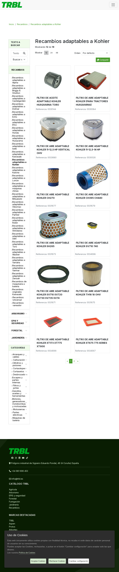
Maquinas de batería (19, 419)
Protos (12, 526)
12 (46, 53)
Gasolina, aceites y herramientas (18, 393)
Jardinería (18, 337)
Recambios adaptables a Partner (18, 212)
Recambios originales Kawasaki (17, 292)
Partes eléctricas (17, 413)
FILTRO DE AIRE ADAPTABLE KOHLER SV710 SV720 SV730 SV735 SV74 (53, 294)
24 (51, 53)
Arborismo (18, 313)
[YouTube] (23, 458)
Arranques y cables (18, 355)
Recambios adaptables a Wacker (18, 252)
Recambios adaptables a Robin (18, 220)
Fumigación (14, 501)
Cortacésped (19, 368)
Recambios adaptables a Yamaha (18, 260)
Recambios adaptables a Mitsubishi (18, 196)
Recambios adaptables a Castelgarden (19, 98)
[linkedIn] (20, 458)
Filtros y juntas (17, 386)
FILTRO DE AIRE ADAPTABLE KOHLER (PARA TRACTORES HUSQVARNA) (92, 101)
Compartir (104, 60)
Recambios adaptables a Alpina (18, 80)
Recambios (22, 24)
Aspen (12, 523)
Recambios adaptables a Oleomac (18, 204)
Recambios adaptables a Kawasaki (18, 154)
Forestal (16, 330)
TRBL (11, 520)
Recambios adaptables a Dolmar (18, 106)
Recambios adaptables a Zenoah (18, 276)
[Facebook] (12, 458)
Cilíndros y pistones (18, 364)
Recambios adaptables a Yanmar (18, 268)
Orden (78, 53)
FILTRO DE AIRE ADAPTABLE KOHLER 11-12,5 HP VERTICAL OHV (53, 150)
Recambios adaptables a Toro (18, 244)
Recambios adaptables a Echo (18, 114)
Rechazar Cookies (57, 561)
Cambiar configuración (78, 561)
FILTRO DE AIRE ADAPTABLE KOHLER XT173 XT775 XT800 (53, 343)
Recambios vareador (18, 304)
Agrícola (13, 489)
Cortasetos (18, 371)
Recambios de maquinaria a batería (19, 284)
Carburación (19, 360)
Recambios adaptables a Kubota (18, 170)
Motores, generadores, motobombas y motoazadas (19, 403)
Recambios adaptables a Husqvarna (18, 138)
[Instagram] (16, 458)
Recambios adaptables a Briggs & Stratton (18, 89)
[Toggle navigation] (113, 5)
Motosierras (19, 409)
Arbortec (13, 529)
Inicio (11, 24)
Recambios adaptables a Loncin (18, 178)
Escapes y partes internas (17, 380)
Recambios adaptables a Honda (18, 130)
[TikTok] (27, 458)
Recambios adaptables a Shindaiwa (18, 228)
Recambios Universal (18, 298)
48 (57, 53)
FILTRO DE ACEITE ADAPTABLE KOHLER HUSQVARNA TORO (49, 101)
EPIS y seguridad (17, 322)
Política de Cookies (27, 553)
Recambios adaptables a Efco (18, 122)
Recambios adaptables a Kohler (46, 24)
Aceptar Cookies (38, 561)
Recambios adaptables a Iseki (18, 146)
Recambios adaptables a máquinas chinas (18, 187)
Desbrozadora (20, 374)
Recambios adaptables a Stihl (18, 236)
